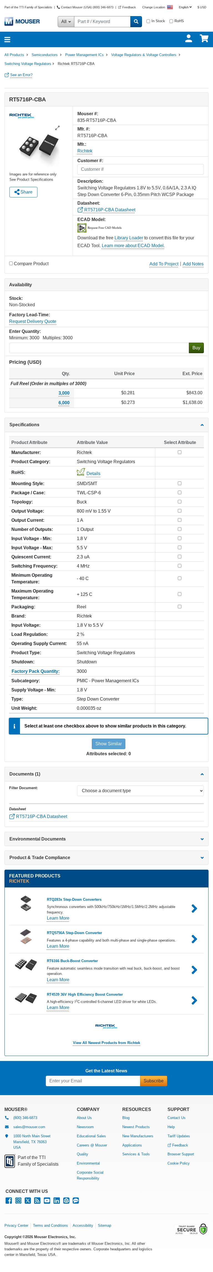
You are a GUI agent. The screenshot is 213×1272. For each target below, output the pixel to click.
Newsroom (85, 1127)
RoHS (179, 21)
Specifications (24, 424)
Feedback (129, 7)
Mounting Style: (27, 483)
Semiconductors (45, 55)
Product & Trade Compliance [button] (39, 857)
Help (171, 1127)
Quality (82, 1154)
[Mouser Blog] (76, 1202)
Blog (126, 1118)
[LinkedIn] (57, 1202)
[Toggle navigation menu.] (7, 39)
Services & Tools (136, 1154)
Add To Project (163, 264)
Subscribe (154, 1080)
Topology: (22, 502)
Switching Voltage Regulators (27, 64)
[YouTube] (47, 1202)
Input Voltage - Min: (31, 538)
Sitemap (104, 1225)
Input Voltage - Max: (32, 547)
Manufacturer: (26, 452)
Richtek (84, 151)
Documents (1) (24, 774)
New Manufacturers (137, 1136)
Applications (132, 1145)
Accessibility (83, 1225)
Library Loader (129, 237)
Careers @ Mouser (92, 1145)
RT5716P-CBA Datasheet (109, 209)
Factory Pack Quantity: (36, 671)
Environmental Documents (37, 839)
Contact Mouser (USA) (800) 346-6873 (87, 7)
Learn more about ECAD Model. (133, 245)
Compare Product (31, 263)
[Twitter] (28, 1202)
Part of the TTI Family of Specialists (28, 7)
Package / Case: (28, 492)
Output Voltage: (27, 511)
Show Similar (108, 743)
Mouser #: (87, 113)
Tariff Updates (179, 1136)
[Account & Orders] (188, 38)
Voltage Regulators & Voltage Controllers (143, 55)
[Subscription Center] (66, 1202)
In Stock (158, 21)
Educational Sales (91, 1136)
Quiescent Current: (31, 557)
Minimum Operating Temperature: (31, 578)
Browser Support (181, 1154)
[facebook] (9, 1202)
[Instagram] (18, 1202)
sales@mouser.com (29, 1127)
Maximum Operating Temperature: (32, 594)
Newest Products (136, 1127)
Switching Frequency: (34, 566)
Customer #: (90, 160)
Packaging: (23, 606)
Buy (196, 347)
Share (25, 192)
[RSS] (37, 1202)
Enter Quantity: (25, 331)
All (64, 21)
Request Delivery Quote (32, 321)
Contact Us (177, 1118)
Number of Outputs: (32, 529)
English (184, 7)
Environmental (88, 1163)
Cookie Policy (179, 1163)
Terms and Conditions (50, 1225)
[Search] (136, 21)
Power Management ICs (84, 55)
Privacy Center (16, 1225)
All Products (14, 55)
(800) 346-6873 (25, 1118)
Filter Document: (23, 788)
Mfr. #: (83, 129)
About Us (84, 1118)
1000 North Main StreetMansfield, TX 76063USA (31, 1142)
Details (93, 473)
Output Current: (27, 520)
